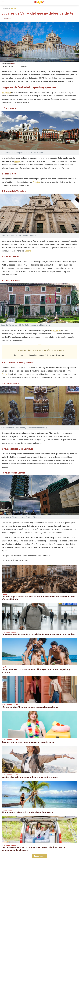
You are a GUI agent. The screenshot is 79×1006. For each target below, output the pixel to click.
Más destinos (7, 810)
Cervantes (56, 330)
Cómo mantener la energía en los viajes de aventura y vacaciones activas (38, 634)
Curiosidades (6, 8)
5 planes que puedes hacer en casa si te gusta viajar (28, 742)
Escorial (28, 251)
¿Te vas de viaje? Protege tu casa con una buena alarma (30, 707)
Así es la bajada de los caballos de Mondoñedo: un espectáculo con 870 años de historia (38, 597)
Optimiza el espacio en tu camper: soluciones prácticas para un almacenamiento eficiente (33, 848)
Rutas (14, 8)
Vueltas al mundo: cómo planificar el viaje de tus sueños (30, 777)
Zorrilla (4, 374)
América (36, 182)
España (4, 594)
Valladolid (6, 92)
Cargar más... (39, 856)
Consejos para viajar (10, 632)
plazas (17, 161)
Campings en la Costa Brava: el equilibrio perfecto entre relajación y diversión (36, 670)
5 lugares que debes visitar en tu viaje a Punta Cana (27, 812)
